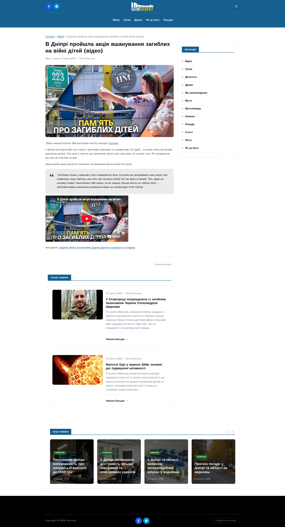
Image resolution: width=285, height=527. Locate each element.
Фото (188, 140)
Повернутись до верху (226, 521)
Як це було (152, 20)
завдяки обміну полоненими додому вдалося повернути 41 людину (97, 248)
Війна (116, 20)
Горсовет (113, 143)
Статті (189, 132)
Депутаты (191, 77)
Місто (188, 101)
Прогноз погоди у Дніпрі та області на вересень (211, 468)
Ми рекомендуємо (196, 93)
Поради (168, 20)
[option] (72, 461)
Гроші (127, 20)
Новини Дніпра (163, 264)
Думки (138, 20)
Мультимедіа (193, 109)
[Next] (233, 431)
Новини (56, 59)
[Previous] (227, 431)
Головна (50, 37)
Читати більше (115, 339)
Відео (61, 37)
